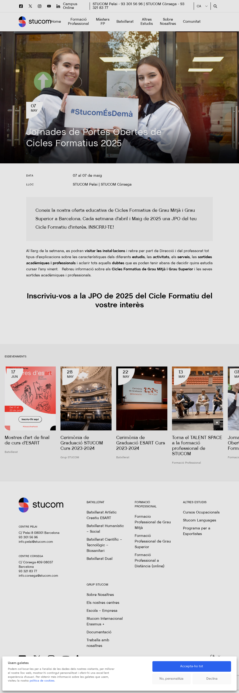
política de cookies (42, 680)
